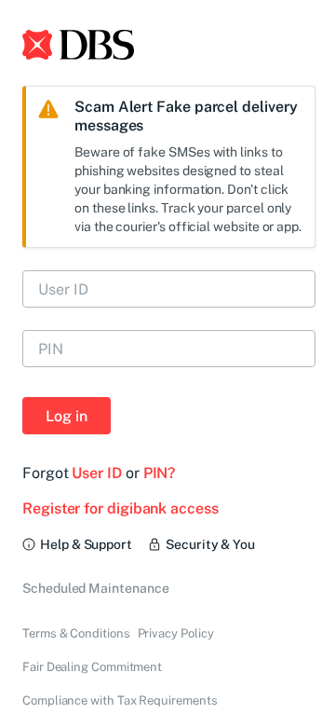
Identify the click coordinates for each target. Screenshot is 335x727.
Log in (66, 416)
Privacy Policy (176, 633)
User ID (96, 473)
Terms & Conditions (76, 633)
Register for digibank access (120, 508)
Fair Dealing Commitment (92, 667)
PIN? (159, 473)
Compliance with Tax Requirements (119, 700)
